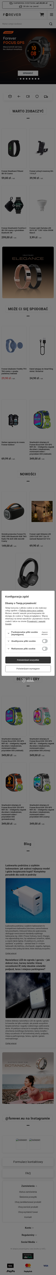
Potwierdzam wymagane (28, 668)
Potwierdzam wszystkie (28, 660)
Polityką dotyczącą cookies (31, 610)
